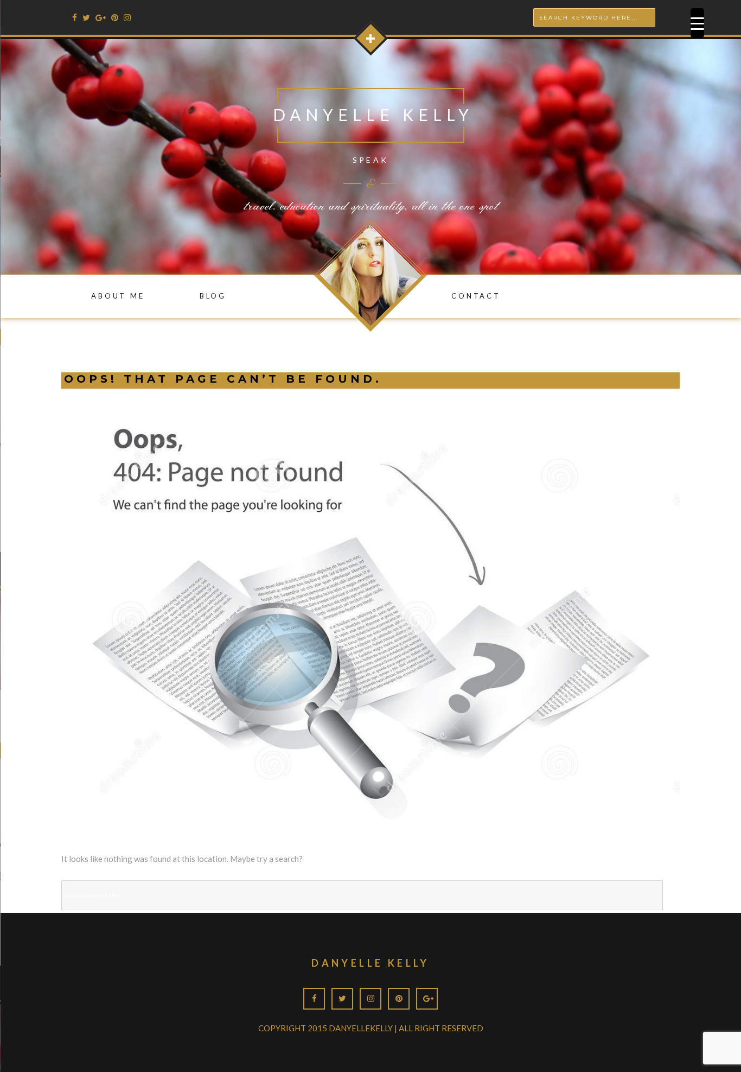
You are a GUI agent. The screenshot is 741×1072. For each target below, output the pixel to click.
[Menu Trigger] (697, 23)
